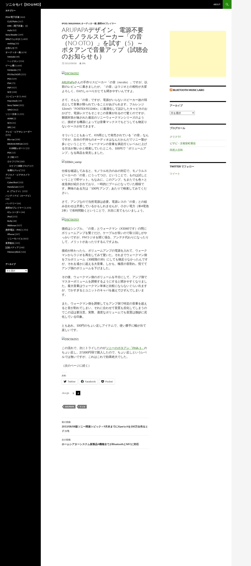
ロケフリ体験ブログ (19, 165)
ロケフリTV (13, 161)
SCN (9, 122)
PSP (9, 87)
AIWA (10, 118)
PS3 (9, 78)
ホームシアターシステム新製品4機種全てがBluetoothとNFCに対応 (100, 442)
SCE (9, 92)
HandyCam (12, 186)
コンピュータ (12, 96)
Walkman (74, 23)
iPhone (10, 234)
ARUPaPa (68, 82)
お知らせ (10, 47)
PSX (9, 152)
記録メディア (12, 247)
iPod (64, 23)
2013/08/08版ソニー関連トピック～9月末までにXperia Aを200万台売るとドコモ (105, 426)
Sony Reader (12, 34)
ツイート (175, 173)
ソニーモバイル (15, 238)
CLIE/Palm (12, 21)
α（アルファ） (14, 191)
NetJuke (11, 56)
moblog (11, 43)
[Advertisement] (198, 54)
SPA (83, 63)
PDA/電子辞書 (12, 17)
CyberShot (12, 182)
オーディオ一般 (89, 23)
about (217, 4)
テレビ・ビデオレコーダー (19, 131)
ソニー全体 (11, 114)
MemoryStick (13, 251)
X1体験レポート (17, 148)
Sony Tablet (12, 105)
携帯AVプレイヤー (107, 23)
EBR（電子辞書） (16, 25)
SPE (9, 127)
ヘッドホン (12, 61)
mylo (9, 30)
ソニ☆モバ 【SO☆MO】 (24, 4)
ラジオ (82, 406)
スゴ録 (10, 157)
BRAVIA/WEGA (15, 143)
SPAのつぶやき (13, 39)
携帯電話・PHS (13, 229)
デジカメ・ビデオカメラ (18, 174)
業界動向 (10, 243)
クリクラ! (175, 136)
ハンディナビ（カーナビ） (19, 195)
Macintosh (12, 100)
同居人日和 (176, 149)
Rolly (9, 221)
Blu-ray (11, 139)
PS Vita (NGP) (13, 74)
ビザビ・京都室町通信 (183, 143)
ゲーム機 (10, 65)
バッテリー (11, 203)
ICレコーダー (14, 212)
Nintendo (12, 70)
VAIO (10, 109)
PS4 (9, 83)
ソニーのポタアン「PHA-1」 (125, 348)
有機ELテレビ (14, 170)
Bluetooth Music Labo (188, 90)
